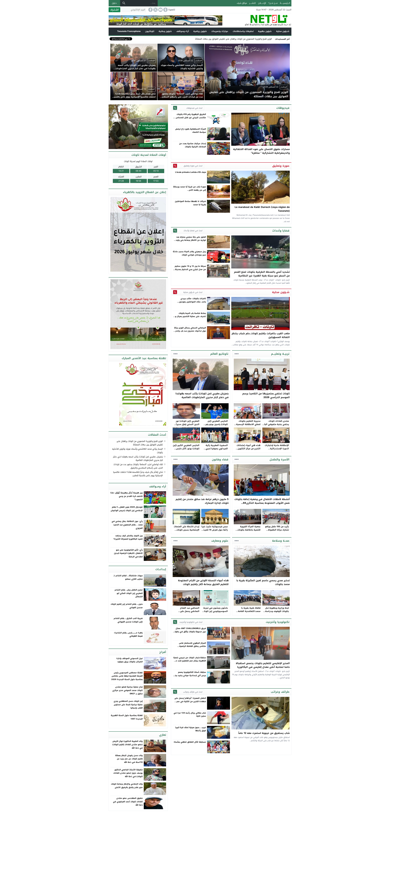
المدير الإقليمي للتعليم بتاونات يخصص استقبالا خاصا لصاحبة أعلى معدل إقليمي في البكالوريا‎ (263, 665)
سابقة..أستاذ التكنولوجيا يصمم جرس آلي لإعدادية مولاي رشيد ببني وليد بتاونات (189, 675)
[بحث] (124, 3)
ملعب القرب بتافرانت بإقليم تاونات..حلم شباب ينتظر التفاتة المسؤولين (261, 335)
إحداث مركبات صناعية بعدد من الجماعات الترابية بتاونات (192, 145)
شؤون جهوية (265, 31)
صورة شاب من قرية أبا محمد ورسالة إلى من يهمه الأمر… (189, 188)
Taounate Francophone (129, 31)
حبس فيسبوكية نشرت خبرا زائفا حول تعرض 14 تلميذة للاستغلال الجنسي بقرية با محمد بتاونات (214, 531)
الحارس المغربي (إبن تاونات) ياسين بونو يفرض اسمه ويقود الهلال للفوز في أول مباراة (215, 426)
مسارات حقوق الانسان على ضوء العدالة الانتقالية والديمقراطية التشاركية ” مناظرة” (261, 151)
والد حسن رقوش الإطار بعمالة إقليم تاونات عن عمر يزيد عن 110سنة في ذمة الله (129, 759)
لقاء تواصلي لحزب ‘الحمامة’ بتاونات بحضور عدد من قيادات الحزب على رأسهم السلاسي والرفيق (138, 466)
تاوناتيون (149, 31)
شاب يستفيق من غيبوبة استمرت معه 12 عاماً (264, 733)
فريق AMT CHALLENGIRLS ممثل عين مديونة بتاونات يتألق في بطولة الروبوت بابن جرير (190, 631)
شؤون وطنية (165, 31)
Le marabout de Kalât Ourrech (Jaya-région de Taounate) (262, 209)
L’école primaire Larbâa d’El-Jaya (190, 172)
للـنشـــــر (252, 3)
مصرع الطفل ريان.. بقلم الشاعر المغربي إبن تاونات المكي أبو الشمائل (129, 593)
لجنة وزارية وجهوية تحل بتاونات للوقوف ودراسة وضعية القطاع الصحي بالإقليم (277, 613)
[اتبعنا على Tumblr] (165, 10)
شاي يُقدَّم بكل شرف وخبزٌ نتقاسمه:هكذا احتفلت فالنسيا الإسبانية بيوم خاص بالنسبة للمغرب (138, 473)
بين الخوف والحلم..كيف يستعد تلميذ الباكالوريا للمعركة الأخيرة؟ (128, 537)
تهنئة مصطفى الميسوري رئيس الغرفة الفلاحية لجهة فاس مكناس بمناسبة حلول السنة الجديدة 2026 (127, 676)
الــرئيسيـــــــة (285, 3)
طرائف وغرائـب (280, 691)
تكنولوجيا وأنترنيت (277, 621)
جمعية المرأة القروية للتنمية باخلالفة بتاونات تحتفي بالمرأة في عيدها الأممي (248, 531)
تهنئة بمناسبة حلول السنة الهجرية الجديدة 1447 (127, 717)
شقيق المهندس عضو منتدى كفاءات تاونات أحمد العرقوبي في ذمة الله (128, 801)
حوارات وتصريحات (219, 31)
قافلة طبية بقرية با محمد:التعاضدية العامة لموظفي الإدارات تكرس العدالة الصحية (248, 613)
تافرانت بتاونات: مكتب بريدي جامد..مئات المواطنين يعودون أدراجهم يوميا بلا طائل (192, 302)
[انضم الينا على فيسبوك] (150, 10)
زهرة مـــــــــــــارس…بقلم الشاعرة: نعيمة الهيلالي (128, 634)
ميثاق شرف (242, 3)
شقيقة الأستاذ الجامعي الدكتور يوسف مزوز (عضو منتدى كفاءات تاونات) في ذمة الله (128, 773)
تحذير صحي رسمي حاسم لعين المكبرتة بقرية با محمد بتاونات (263, 582)
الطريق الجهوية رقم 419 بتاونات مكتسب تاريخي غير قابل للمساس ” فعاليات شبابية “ (190, 117)
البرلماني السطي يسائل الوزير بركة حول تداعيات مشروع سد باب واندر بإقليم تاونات (190, 331)
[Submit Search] (175, 108)
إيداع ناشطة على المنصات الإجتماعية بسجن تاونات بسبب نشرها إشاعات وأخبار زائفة (186, 531)
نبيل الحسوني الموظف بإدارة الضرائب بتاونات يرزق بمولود (129, 660)
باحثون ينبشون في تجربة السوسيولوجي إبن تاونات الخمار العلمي (215, 611)
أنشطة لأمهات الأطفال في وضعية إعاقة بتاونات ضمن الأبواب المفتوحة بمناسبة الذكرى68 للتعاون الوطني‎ (262, 503)
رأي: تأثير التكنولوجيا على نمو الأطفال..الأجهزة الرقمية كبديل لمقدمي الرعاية (128, 553)
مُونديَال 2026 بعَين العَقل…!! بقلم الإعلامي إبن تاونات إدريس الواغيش (127, 508)
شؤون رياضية (200, 31)
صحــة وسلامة (280, 540)
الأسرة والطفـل (279, 459)
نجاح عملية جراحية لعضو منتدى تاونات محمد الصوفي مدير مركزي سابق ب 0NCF (127, 690)
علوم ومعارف (219, 540)
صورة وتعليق (280, 165)
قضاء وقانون (220, 459)
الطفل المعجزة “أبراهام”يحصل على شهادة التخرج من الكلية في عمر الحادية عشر (190, 701)
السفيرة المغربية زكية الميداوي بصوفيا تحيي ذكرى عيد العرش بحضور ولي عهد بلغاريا (216, 450)
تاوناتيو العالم (219, 353)
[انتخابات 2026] (138, 127)
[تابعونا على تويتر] (155, 10)
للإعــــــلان (262, 3)
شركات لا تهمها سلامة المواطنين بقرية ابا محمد (190, 203)
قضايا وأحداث (280, 230)
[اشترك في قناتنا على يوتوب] (160, 10)
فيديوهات (282, 107)
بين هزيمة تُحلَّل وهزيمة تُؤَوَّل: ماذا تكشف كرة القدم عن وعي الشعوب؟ (126, 496)
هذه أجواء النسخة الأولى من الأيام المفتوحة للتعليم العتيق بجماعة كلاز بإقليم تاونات (203, 582)
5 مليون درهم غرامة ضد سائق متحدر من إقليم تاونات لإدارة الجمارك (202, 501)
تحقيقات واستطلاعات (243, 31)
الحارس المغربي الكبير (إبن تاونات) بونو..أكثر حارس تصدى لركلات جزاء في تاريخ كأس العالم (186, 450)
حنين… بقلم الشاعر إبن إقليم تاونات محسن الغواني (127, 605)
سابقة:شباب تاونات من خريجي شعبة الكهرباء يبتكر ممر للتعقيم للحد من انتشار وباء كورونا (189, 661)
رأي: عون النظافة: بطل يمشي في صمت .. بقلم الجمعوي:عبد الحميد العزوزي (127, 525)
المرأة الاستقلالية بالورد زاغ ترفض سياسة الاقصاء (190, 130)
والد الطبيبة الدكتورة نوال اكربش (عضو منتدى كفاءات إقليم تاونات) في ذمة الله (127, 744)
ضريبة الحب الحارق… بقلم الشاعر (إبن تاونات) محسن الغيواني (128, 620)
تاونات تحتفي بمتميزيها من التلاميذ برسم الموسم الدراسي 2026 (266, 395)
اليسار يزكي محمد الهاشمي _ (258, 39)
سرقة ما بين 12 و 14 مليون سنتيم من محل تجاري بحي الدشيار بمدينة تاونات (190, 269)
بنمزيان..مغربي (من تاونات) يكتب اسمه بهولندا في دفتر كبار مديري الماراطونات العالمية (202, 395)
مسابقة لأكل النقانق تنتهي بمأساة (190, 742)
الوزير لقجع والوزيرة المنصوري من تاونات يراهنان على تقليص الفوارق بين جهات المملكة (140, 443)
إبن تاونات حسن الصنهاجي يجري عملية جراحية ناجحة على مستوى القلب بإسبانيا (128, 704)
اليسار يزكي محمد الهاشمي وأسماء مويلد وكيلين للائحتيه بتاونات (137, 450)
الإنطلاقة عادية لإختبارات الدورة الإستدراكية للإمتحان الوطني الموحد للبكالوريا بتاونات (277, 450)
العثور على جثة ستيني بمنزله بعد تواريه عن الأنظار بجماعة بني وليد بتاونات (191, 240)
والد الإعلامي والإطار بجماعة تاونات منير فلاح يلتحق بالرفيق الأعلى (127, 785)
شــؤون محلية (282, 31)
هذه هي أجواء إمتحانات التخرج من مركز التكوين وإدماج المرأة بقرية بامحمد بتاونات (247, 450)
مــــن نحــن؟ (273, 3)
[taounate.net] (256, 20)
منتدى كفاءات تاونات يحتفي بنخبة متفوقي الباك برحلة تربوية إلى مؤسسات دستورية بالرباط (275, 426)
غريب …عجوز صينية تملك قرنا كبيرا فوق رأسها (190, 729)
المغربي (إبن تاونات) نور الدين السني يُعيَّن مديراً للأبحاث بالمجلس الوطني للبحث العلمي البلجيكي (187, 426)
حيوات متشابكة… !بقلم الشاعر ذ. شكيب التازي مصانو (128, 577)
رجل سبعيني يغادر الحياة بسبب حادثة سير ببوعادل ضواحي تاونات (189, 253)
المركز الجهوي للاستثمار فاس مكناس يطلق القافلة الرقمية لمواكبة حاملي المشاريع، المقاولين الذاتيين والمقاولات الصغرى (190, 647)
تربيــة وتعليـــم (280, 353)
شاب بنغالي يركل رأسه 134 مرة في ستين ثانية (190, 714)
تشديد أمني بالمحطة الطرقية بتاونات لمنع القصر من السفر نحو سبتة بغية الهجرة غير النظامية (262, 274)
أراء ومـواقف (182, 31)
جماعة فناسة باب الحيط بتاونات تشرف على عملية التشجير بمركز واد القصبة (189, 316)
